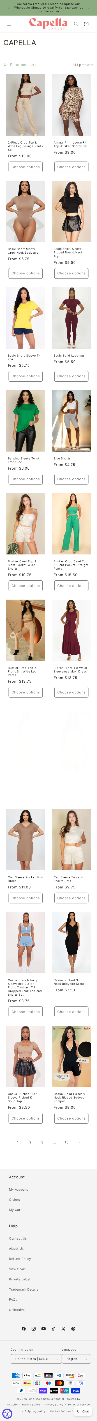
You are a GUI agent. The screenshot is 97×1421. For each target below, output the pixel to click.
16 (67, 1142)
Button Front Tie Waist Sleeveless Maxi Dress (70, 669)
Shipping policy (35, 1411)
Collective (17, 1310)
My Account (18, 1189)
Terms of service (79, 1404)
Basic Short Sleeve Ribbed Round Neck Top (68, 252)
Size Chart (17, 1269)
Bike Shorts (62, 458)
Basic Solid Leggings (69, 355)
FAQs (13, 1299)
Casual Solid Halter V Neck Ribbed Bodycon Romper (70, 1097)
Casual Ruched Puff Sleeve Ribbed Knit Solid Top (22, 1097)
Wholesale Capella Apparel (46, 1398)
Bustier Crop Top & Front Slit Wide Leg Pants (22, 671)
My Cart (15, 1210)
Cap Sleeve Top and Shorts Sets (68, 878)
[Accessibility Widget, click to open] (7, 1414)
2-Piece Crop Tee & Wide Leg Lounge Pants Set (25, 146)
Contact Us (18, 1238)
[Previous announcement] (8, 8)
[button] (9, 24)
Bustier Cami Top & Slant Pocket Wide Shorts (22, 564)
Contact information (63, 1411)
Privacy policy (54, 1404)
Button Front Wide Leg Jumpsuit (25, 780)
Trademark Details (23, 1289)
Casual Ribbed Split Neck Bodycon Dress (69, 981)
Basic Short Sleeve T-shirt (24, 357)
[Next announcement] (89, 8)
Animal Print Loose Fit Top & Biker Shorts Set (71, 144)
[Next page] (79, 1142)
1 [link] (18, 1142)
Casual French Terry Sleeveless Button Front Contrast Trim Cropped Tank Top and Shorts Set (25, 987)
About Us (16, 1248)
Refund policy (31, 1404)
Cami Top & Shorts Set (71, 778)
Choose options (26, 167)
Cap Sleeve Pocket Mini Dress (25, 878)
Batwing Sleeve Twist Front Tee (23, 460)
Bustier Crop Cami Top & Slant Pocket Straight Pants (71, 564)
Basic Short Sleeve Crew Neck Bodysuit (23, 250)
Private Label (19, 1279)
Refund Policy (20, 1259)
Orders (14, 1199)
